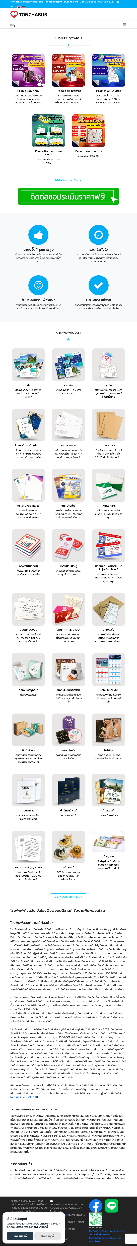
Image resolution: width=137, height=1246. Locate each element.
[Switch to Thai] (23, 6)
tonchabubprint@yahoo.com (62, 1)
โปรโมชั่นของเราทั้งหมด (68, 180)
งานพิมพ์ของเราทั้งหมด (68, 897)
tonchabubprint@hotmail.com (26, 1)
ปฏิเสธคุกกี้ (47, 1236)
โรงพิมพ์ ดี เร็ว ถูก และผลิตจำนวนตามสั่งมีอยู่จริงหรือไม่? (106, 1232)
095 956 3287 (106, 1)
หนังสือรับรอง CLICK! (24, 1097)
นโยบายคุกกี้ (41, 1227)
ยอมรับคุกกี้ (20, 1236)
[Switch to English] (19, 6)
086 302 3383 (88, 1)
